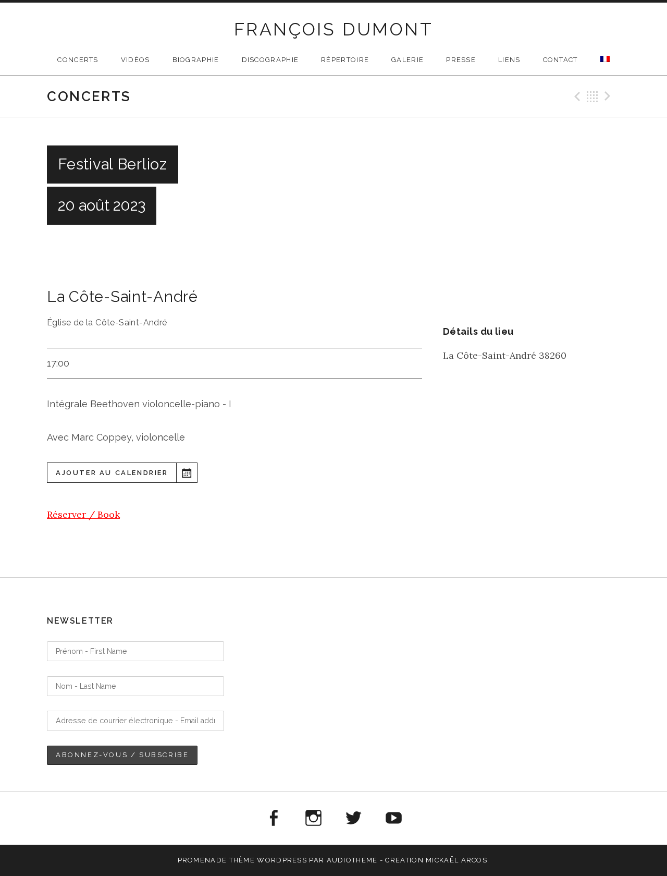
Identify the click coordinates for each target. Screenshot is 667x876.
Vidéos (135, 60)
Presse (461, 60)
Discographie (270, 60)
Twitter (354, 818)
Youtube (394, 818)
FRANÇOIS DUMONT (333, 29)
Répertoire (345, 60)
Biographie (195, 60)
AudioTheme (352, 860)
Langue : (605, 59)
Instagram (313, 818)
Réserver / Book (83, 514)
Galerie (407, 60)
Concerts (77, 60)
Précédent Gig (575, 96)
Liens (509, 60)
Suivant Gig (609, 96)
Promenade (202, 860)
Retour (592, 96)
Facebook (273, 818)
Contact (560, 60)
